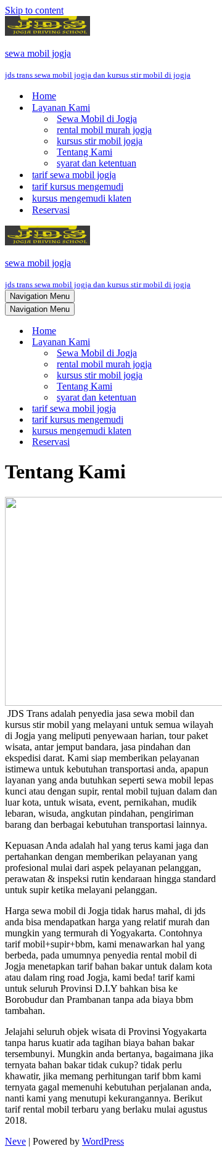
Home (44, 96)
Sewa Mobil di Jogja (97, 118)
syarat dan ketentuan (96, 163)
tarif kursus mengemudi (77, 186)
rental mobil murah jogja (104, 130)
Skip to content (34, 10)
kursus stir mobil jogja (99, 141)
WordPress (103, 1141)
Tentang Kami (84, 152)
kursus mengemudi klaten (81, 198)
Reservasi (51, 210)
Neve (15, 1141)
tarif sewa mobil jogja (74, 175)
